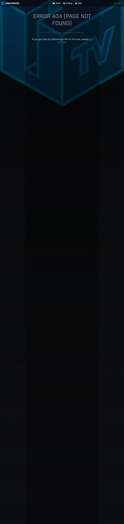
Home (58, 3)
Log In (119, 3)
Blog (80, 3)
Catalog (69, 3)
